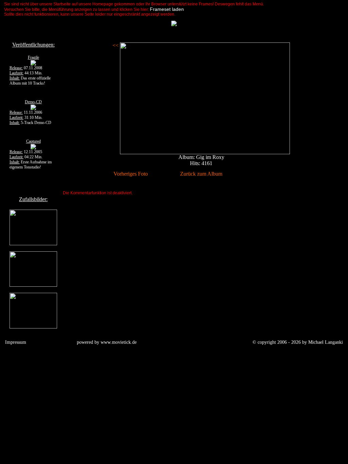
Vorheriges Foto (131, 174)
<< (116, 45)
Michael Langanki (325, 342)
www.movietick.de (119, 342)
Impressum (15, 342)
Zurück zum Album (201, 174)
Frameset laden (167, 9)
